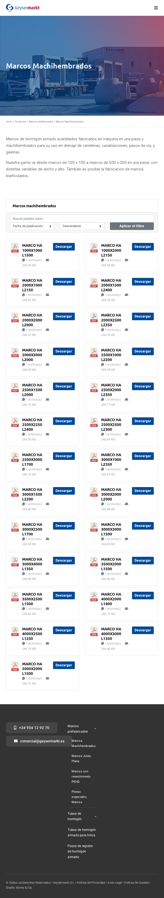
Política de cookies (136, 882)
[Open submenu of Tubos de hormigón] (94, 816)
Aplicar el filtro (132, 226)
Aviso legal (114, 882)
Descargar (64, 247)
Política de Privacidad (91, 882)
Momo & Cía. (24, 887)
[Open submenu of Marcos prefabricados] (94, 729)
